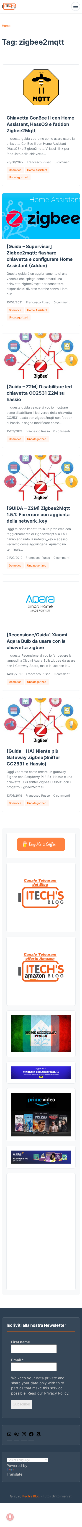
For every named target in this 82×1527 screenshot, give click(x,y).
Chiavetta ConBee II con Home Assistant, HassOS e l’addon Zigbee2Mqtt (40, 124)
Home (6, 26)
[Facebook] (31, 1435)
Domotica (15, 170)
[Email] (9, 1435)
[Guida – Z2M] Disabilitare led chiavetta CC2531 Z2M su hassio (39, 393)
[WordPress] (16, 1435)
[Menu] (75, 6)
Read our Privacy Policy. (48, 1393)
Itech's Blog (31, 1496)
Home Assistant (37, 170)
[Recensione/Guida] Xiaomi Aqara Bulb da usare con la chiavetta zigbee (37, 641)
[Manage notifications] (10, 1517)
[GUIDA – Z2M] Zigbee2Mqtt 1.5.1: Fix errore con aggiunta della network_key (38, 515)
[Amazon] (38, 1435)
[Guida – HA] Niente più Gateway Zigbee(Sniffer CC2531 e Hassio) (33, 757)
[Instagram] (24, 1435)
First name (20, 1342)
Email (17, 1360)
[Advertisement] (41, 1232)
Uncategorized (18, 177)
